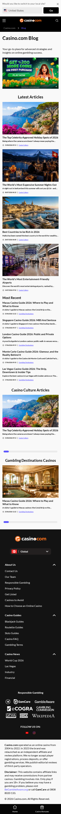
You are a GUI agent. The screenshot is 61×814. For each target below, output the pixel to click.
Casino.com (9, 28)
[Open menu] (4, 20)
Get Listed (10, 594)
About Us (10, 564)
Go (51, 10)
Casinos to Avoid (14, 600)
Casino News (12, 654)
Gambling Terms (14, 644)
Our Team (10, 576)
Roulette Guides (14, 627)
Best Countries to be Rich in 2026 (21, 231)
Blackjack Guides (14, 621)
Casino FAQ (11, 638)
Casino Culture (23, 145)
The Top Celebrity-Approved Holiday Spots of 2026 (30, 137)
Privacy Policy (12, 588)
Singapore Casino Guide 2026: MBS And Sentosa (29, 320)
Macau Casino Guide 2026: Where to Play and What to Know (27, 304)
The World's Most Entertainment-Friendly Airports (25, 281)
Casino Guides (13, 615)
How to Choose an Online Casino (23, 605)
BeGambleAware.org (16, 789)
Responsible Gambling (17, 582)
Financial (10, 677)
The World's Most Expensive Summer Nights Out (29, 184)
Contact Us (11, 570)
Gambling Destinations (26, 314)
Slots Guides (12, 633)
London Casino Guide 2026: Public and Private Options (28, 336)
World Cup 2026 (14, 660)
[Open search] (57, 20)
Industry (9, 671)
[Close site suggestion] (58, 4)
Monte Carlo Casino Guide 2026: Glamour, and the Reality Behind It (30, 353)
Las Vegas (10, 666)
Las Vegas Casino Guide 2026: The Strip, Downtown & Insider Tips (24, 370)
